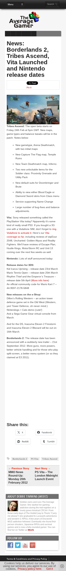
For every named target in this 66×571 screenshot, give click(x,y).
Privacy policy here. (30, 568)
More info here (40, 280)
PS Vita (34, 458)
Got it (49, 568)
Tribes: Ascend (49, 458)
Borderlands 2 (19, 458)
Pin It (29, 87)
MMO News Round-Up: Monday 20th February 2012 (18, 477)
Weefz (31, 530)
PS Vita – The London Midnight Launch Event (46, 476)
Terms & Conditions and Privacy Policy (27, 558)
